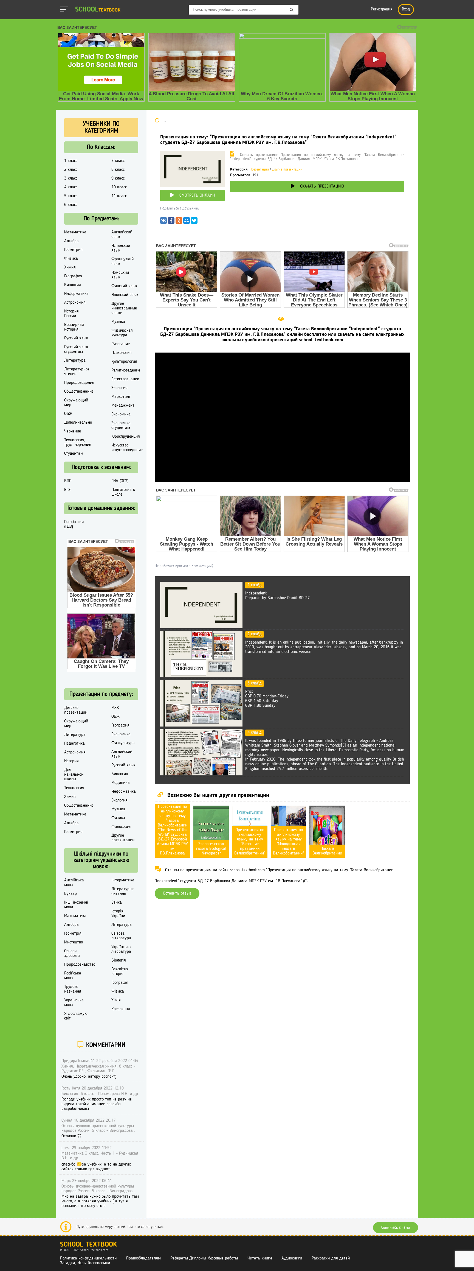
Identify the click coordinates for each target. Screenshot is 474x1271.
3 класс (70, 178)
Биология (72, 285)
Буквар (70, 894)
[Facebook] (171, 222)
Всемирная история (74, 327)
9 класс (118, 178)
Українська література (121, 949)
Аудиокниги (291, 1258)
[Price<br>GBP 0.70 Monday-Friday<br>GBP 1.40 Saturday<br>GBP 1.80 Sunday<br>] (201, 725)
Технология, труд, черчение (77, 442)
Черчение (72, 431)
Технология (74, 788)
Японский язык (124, 295)
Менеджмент (122, 405)
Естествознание (125, 379)
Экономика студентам (121, 425)
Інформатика (122, 880)
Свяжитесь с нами (395, 1228)
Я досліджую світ (76, 1016)
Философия (121, 827)
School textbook (88, 1244)
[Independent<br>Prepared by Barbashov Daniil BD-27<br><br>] (201, 627)
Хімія (116, 1000)
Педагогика (74, 743)
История (71, 761)
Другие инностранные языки (124, 308)
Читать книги (259, 1258)
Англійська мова (74, 882)
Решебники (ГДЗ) (74, 524)
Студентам (73, 453)
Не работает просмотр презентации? (184, 566)
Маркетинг (121, 397)
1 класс (70, 161)
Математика (75, 232)
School (97, 9)
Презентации (259, 169)
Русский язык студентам (76, 349)
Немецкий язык (120, 275)
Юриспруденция (125, 436)
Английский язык (121, 234)
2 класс (70, 169)
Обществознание (79, 391)
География (73, 276)
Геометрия (73, 250)
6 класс (70, 205)
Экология (119, 388)
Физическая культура (122, 332)
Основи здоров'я (72, 953)
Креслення (120, 1009)
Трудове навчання (72, 989)
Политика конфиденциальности (88, 1258)
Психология (121, 353)
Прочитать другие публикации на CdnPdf (282, 479)
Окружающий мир (76, 402)
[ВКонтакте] (163, 222)
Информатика (76, 294)
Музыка (118, 322)
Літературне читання (122, 891)
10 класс (119, 187)
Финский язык (124, 286)
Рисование (120, 344)
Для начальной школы (73, 774)
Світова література (121, 935)
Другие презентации (287, 169)
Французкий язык (122, 261)
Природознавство (79, 964)
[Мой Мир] (186, 222)
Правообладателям (143, 1258)
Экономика (121, 414)
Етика (116, 902)
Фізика (117, 991)
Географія (119, 983)
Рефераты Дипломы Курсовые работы (204, 1258)
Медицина (120, 783)
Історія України (118, 913)
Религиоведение (125, 370)
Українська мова (74, 1002)
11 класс (119, 196)
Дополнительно (78, 422)
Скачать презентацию (322, 186)
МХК (115, 708)
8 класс (118, 169)
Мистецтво (73, 942)
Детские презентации (75, 710)
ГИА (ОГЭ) (119, 481)
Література (121, 925)
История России (71, 313)
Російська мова (72, 975)
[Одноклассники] (179, 222)
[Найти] (291, 10)
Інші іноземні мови (76, 904)
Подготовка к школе (123, 492)
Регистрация (381, 9)
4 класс (70, 187)
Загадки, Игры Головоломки (85, 1263)
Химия (70, 267)
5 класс (70, 196)
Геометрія (72, 933)
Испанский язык (120, 248)
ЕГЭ (67, 490)
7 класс (118, 161)
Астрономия (75, 302)
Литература (75, 360)
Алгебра (71, 241)
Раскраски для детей (331, 1258)
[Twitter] (194, 222)
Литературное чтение (76, 371)
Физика (71, 258)
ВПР (67, 481)
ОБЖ (68, 414)
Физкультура (123, 743)
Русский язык (76, 338)
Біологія (118, 960)
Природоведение (79, 383)
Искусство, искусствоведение (127, 447)
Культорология (124, 361)
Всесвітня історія (119, 971)
